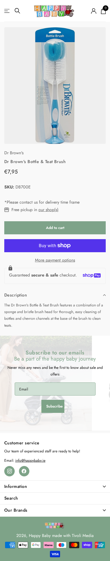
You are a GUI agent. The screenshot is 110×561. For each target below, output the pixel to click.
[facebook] (24, 471)
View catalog (7, 11)
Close (55, 486)
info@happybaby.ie (30, 460)
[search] (17, 11)
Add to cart (55, 227)
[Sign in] (93, 11)
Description (15, 295)
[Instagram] (9, 471)
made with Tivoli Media (73, 535)
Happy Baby (40, 535)
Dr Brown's (13, 153)
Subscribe (55, 406)
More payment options (55, 260)
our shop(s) (48, 210)
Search (11, 498)
